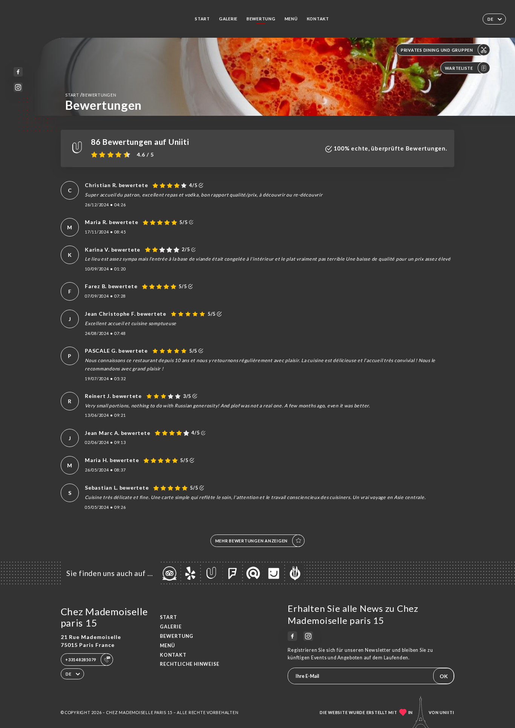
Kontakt (318, 18)
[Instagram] (18, 87)
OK (444, 676)
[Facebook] (18, 72)
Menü (291, 18)
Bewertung (261, 18)
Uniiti (447, 712)
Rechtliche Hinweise (189, 664)
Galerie (228, 18)
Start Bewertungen (90, 95)
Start (202, 18)
